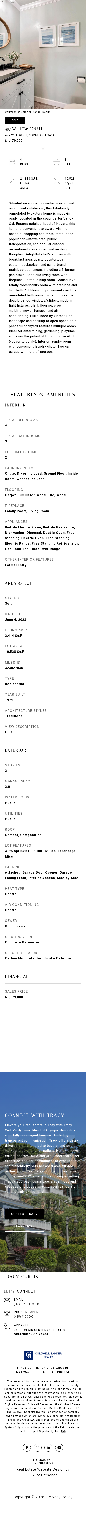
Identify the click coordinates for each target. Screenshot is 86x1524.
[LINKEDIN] (48, 1448)
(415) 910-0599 (23, 1316)
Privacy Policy (60, 1497)
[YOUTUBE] (59, 1448)
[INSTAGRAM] (38, 1448)
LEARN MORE (24, 1226)
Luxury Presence (43, 1475)
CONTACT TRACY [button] (24, 1214)
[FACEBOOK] (27, 1448)
